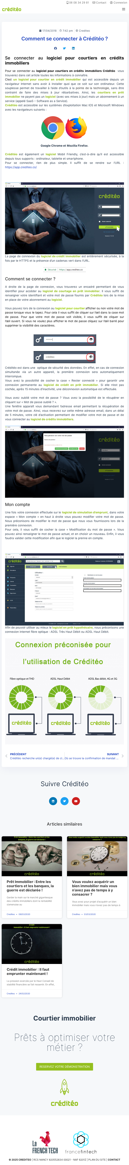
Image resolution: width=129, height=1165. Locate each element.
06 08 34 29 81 (78, 2)
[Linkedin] (53, 801)
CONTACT (114, 1159)
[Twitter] (64, 801)
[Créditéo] (12, 9)
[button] (55, 48)
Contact (100, 2)
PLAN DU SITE (97, 1159)
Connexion (120, 2)
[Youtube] (76, 801)
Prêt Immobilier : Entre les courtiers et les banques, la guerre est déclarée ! (30, 886)
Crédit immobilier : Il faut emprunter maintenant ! (28, 971)
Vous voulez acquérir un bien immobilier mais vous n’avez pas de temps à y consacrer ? (94, 888)
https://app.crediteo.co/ (21, 167)
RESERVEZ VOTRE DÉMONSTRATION (64, 1066)
